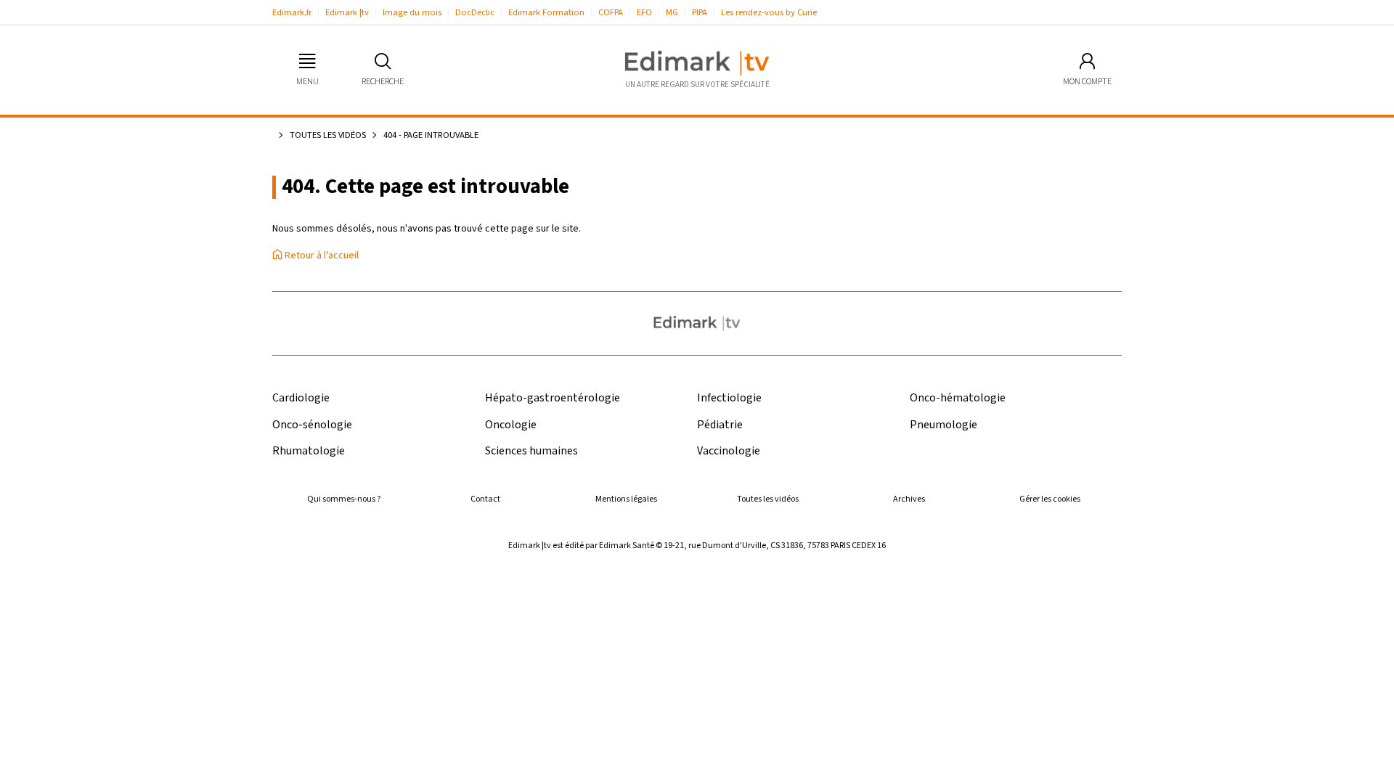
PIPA (699, 12)
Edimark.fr (291, 12)
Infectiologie (729, 398)
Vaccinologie (728, 451)
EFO (644, 12)
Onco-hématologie (958, 398)
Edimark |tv (347, 12)
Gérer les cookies (1049, 499)
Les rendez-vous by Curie (769, 12)
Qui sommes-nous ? (343, 499)
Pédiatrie (720, 425)
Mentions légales (626, 499)
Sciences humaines (531, 451)
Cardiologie (301, 398)
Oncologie (511, 425)
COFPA (610, 12)
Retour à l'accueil (320, 255)
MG (672, 12)
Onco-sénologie (312, 425)
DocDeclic (474, 12)
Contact (485, 499)
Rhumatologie (308, 451)
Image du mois (412, 12)
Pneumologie (943, 425)
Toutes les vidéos (328, 135)
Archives (909, 499)
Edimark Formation (546, 12)
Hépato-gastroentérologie (552, 398)
